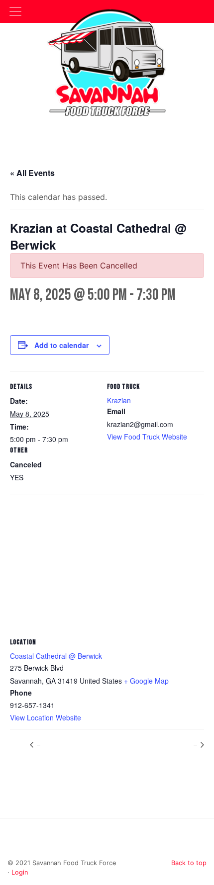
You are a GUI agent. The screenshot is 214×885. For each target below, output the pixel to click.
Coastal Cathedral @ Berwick (56, 656)
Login (19, 872)
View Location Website (45, 717)
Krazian (119, 400)
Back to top (189, 863)
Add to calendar (61, 345)
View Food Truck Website (147, 437)
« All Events (32, 172)
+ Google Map (146, 681)
